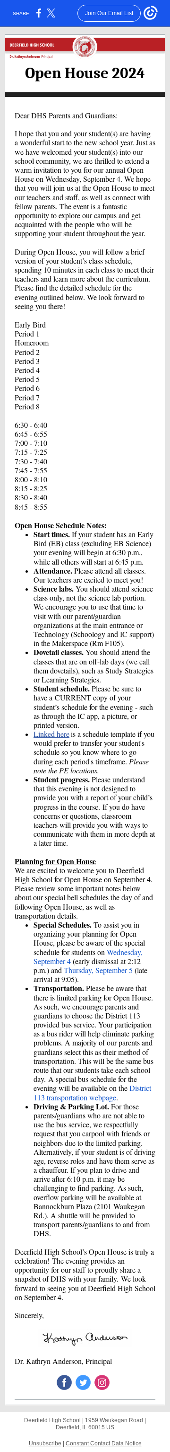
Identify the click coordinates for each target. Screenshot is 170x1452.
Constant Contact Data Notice (104, 1443)
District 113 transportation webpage (92, 1092)
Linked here (51, 734)
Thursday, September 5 (98, 970)
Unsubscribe (45, 1443)
